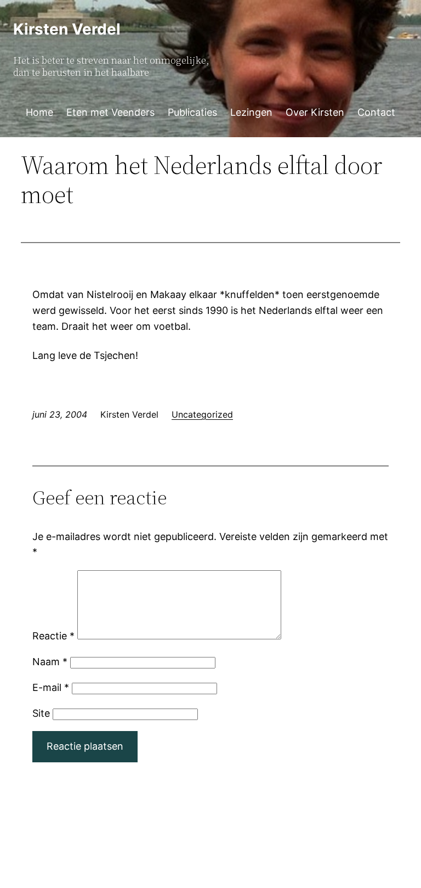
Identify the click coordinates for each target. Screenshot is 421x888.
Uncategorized (202, 414)
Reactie (53, 636)
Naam (49, 661)
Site (41, 713)
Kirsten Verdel (67, 29)
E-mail (50, 687)
